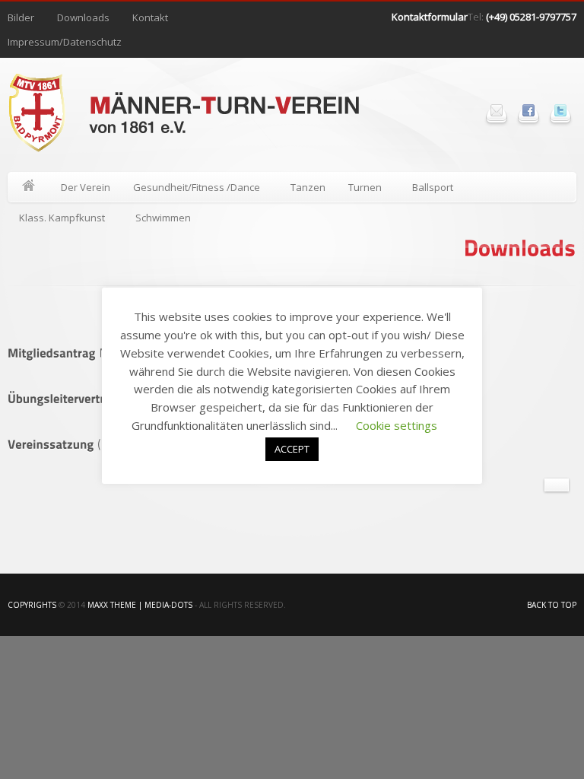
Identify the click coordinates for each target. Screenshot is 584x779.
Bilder (21, 17)
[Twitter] (560, 110)
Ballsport (427, 189)
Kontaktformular (430, 17)
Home (28, 187)
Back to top (551, 604)
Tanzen (307, 187)
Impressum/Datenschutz (65, 42)
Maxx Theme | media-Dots (139, 604)
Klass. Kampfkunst (56, 220)
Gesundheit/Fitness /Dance (191, 189)
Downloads (83, 17)
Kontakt (150, 17)
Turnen (359, 189)
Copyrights (32, 604)
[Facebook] (528, 110)
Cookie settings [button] (396, 425)
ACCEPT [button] (292, 449)
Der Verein (85, 187)
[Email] (496, 110)
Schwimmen (163, 217)
